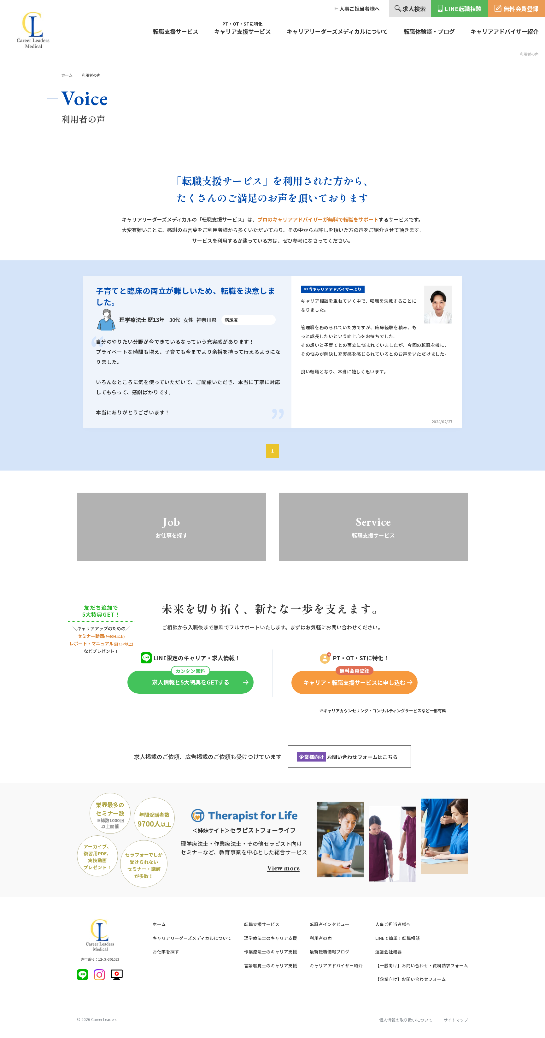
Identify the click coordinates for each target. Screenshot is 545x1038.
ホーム (67, 75)
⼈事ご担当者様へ (393, 924)
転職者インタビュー (329, 924)
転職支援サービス (261, 924)
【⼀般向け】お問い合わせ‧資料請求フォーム (421, 965)
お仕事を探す (166, 951)
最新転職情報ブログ (329, 951)
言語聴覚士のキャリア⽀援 (270, 965)
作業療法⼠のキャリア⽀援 (270, 951)
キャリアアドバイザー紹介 (336, 965)
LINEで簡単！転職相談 (397, 938)
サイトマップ (455, 1020)
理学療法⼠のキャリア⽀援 (270, 938)
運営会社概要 (388, 951)
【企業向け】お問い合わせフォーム (410, 979)
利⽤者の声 (321, 938)
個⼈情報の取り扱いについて (405, 1020)
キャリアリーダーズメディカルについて (192, 938)
